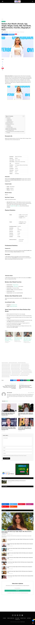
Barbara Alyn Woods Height (6, 368)
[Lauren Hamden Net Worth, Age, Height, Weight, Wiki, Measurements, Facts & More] (4, 540)
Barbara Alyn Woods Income (6, 369)
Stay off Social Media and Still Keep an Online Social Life (16, 480)
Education (8, 118)
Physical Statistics (9, 122)
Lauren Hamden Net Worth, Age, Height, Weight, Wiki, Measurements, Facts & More (20, 539)
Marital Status (10, 120)
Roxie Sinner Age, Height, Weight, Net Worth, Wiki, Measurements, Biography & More (19, 567)
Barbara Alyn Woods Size (5, 375)
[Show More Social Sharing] (18, 34)
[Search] (32, 1)
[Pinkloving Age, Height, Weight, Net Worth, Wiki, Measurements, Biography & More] (4, 577)
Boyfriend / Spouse (10, 121)
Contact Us (17, 619)
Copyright (29, 618)
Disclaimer (17, 618)
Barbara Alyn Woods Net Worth (6, 372)
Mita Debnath (9, 392)
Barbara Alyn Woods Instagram (15, 369)
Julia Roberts (15, 286)
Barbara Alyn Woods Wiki (5, 376)
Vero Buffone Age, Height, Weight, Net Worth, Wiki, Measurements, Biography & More (19, 572)
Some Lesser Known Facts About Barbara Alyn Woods (15, 131)
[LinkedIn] (2, 66)
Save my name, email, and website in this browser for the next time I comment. (15, 455)
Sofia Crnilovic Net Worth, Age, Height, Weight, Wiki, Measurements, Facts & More (17, 532)
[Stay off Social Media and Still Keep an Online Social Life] (4, 482)
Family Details (10, 119)
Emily (14, 205)
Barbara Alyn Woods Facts (25, 365)
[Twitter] (2, 64)
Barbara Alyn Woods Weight (24, 375)
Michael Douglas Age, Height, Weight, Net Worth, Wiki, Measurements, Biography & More (8, 414)
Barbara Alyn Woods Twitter (14, 375)
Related (9, 132)
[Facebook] (2, 62)
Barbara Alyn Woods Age (21, 362)
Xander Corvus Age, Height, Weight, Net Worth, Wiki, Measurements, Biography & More (20, 553)
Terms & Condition (10, 618)
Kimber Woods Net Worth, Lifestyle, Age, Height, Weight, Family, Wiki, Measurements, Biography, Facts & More (9, 339)
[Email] (2, 70)
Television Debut (10, 127)
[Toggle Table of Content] (23, 116)
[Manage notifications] (33, 623)
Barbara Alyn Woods (13, 306)
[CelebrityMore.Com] (17, 1)
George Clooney (15, 284)
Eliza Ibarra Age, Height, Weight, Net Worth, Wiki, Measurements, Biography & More (19, 549)
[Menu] (2, 1)
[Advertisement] (17, 11)
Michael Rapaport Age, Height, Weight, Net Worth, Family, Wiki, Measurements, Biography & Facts (9, 428)
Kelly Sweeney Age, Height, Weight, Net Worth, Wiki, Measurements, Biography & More (25, 414)
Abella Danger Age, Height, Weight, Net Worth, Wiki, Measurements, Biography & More (20, 558)
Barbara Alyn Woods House (25, 368)
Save (3, 68)
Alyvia (18, 205)
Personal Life (8, 117)
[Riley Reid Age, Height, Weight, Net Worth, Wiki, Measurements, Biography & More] (4, 563)
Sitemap (4, 618)
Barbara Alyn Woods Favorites (11, 128)
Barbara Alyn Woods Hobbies (15, 368)
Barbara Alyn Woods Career (6, 365)
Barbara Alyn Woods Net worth (11, 129)
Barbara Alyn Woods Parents (16, 372)
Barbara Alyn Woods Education (15, 365)
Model (3, 529)
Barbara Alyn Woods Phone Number (27, 372)
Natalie (12, 205)
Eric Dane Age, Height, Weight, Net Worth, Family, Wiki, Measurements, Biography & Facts (24, 428)
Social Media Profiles (11, 130)
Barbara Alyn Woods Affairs (13, 362)
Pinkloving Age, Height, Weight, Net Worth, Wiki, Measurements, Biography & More (20, 575)
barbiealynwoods (14, 304)
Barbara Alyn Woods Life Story (25, 369)
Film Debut (9, 126)
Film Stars (3, 21)
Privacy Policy (23, 618)
